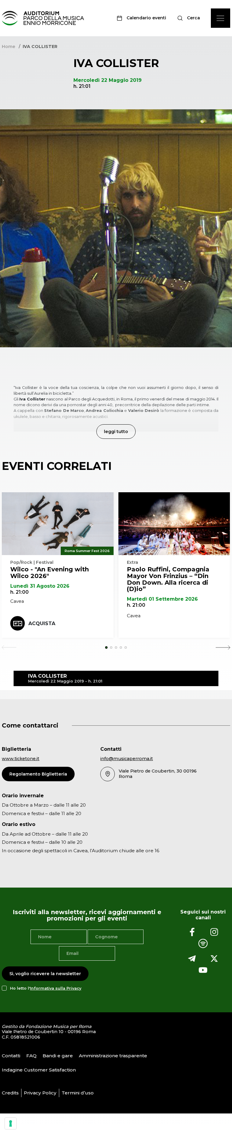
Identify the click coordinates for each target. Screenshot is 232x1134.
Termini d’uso (78, 1093)
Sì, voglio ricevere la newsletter (45, 973)
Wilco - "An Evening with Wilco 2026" (49, 573)
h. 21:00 (19, 592)
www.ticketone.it (20, 758)
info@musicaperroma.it (126, 758)
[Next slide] (223, 647)
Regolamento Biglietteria (38, 774)
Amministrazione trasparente (113, 1056)
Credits (10, 1093)
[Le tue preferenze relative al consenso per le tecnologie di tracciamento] (10, 1123)
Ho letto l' (45, 988)
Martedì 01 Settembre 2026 (162, 599)
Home (8, 46)
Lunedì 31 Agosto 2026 (39, 586)
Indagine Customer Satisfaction (39, 1070)
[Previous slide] (9, 647)
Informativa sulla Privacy (55, 988)
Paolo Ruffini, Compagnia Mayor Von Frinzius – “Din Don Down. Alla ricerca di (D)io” (168, 579)
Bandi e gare (58, 1056)
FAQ (31, 1056)
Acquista (41, 623)
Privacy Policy (40, 1093)
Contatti (11, 1056)
